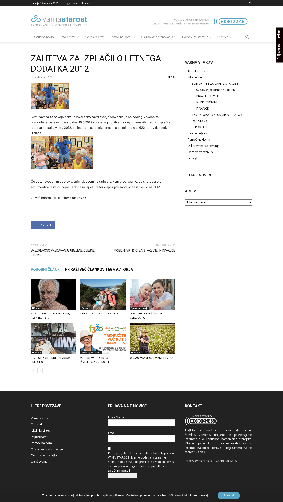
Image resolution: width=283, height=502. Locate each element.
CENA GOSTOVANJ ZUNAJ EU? (99, 313)
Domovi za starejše (200, 152)
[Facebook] (249, 3)
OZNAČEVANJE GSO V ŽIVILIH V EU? (152, 357)
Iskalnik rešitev (197, 133)
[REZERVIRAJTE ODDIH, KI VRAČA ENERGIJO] (53, 338)
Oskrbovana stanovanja (203, 146)
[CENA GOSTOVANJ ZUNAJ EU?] (103, 294)
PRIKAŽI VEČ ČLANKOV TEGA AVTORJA (99, 269)
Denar (85, 308)
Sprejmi (229, 495)
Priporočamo (39, 437)
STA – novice (199, 175)
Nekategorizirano (91, 352)
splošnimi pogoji (119, 470)
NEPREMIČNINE (207, 102)
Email (111, 433)
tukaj (204, 495)
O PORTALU (200, 127)
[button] (247, 37)
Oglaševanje (39, 461)
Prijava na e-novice (122, 475)
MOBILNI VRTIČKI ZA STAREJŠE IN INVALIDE (144, 250)
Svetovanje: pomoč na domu (215, 90)
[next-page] (40, 370)
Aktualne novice (198, 71)
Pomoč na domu (198, 139)
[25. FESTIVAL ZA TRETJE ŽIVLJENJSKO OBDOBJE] (103, 338)
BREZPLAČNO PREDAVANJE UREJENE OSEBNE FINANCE (63, 253)
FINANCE (202, 108)
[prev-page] (33, 370)
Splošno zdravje (139, 308)
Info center (194, 77)
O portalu (37, 424)
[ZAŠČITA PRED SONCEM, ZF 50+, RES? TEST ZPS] (53, 294)
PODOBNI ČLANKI (46, 269)
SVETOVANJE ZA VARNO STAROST (215, 83)
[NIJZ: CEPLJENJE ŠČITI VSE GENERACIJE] (152, 294)
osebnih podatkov (152, 466)
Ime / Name (116, 417)
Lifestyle (36, 308)
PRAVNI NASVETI (207, 96)
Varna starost (40, 418)
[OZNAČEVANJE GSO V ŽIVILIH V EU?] (152, 338)
